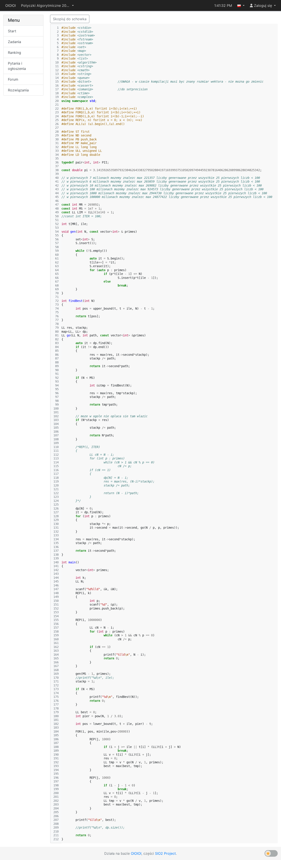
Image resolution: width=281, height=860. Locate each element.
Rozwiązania (18, 90)
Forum (13, 79)
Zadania (14, 42)
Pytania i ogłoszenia (17, 66)
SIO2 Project (165, 853)
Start (12, 31)
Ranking (14, 52)
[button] (47, 5)
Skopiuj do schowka (69, 19)
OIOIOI (10, 5)
